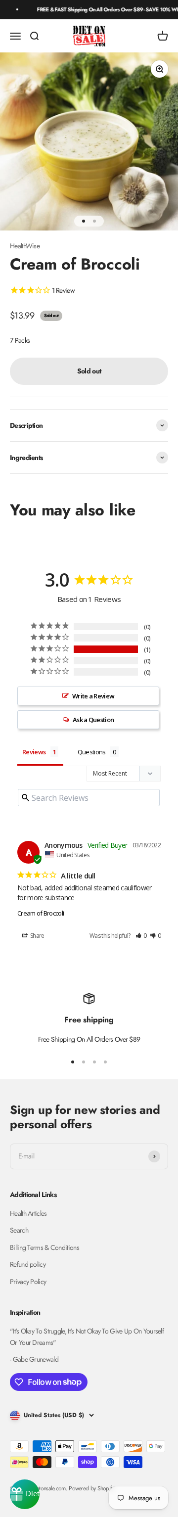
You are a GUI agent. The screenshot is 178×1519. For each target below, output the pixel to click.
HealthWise (25, 246)
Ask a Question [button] (93, 719)
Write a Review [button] (93, 695)
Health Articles (28, 1213)
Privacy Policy (28, 1282)
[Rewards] (25, 1494)
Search (19, 1230)
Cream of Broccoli (40, 913)
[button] (141, 935)
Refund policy (27, 1264)
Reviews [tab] (33, 751)
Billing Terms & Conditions (44, 1247)
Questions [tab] (92, 751)
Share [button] (36, 935)
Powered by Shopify (91, 1488)
